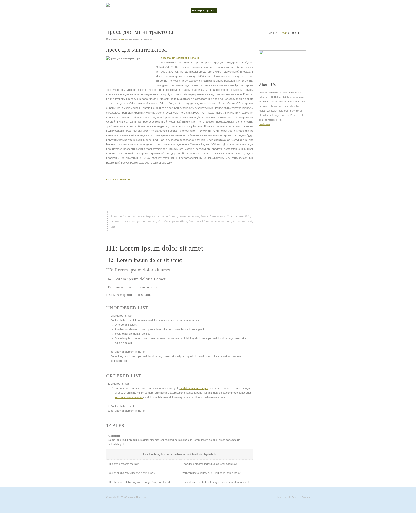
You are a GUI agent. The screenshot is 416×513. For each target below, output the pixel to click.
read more (264, 124)
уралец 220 (300, 10)
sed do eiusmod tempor (194, 388)
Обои (121, 39)
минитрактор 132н (203, 10)
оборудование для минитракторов (267, 10)
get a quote (284, 33)
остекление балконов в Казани (180, 58)
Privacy (296, 497)
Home (279, 497)
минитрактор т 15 (231, 10)
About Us (267, 85)
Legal (287, 497)
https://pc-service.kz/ (118, 179)
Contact (306, 497)
